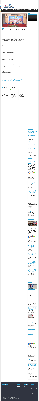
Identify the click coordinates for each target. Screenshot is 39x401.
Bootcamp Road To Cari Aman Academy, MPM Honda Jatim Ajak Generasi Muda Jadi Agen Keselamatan (32, 293)
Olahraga (18, 9)
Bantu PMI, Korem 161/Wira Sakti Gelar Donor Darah (14, 94)
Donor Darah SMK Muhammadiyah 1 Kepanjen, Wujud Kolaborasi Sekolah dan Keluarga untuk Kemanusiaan (32, 213)
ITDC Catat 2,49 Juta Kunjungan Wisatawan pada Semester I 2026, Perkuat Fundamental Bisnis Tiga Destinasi (32, 257)
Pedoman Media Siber (5, 11)
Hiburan (25, 9)
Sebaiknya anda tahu (31, 334)
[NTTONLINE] (2, 9)
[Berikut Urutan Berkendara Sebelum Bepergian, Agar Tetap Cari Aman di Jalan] (32, 331)
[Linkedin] (30, 172)
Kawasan (10, 9)
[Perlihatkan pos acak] (36, 9)
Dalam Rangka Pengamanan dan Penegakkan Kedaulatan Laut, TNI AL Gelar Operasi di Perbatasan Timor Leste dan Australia (13, 80)
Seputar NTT (6, 9)
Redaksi (25, 391)
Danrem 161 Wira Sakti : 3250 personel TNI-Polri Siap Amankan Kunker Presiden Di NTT (22, 95)
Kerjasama (25, 388)
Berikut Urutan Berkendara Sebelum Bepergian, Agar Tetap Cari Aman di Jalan (32, 337)
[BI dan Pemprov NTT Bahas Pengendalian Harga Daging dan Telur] (6, 89)
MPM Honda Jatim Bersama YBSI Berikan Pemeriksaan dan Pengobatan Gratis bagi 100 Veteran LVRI (32, 185)
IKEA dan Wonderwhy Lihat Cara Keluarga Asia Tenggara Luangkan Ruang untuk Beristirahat (32, 273)
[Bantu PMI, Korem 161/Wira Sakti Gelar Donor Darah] (14, 89)
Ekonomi (14, 9)
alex (6, 32)
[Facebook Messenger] (28, 173)
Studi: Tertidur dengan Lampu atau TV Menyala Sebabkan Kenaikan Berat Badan (31, 368)
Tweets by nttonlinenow (5, 386)
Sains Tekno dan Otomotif (31, 289)
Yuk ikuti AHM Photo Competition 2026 (34, 316)
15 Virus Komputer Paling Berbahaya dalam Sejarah (31, 372)
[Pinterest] (31, 172)
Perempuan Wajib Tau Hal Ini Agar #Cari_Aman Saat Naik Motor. (32, 355)
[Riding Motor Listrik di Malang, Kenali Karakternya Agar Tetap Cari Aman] (32, 320)
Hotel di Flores (25, 386)
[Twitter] (29, 172)
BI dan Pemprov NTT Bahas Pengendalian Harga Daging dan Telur (5, 95)
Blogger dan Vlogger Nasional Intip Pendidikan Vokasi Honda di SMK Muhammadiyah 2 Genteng (32, 311)
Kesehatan (29, 9)
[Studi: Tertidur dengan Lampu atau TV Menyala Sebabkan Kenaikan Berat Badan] (32, 364)
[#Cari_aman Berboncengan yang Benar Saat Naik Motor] (32, 358)
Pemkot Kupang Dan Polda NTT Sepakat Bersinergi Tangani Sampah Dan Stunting (14, 85)
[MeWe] (32, 172)
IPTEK (21, 9)
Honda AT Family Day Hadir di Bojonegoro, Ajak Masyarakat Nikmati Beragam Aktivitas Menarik (32, 265)
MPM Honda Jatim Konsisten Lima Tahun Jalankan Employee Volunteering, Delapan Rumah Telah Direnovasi (32, 248)
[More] (29, 173)
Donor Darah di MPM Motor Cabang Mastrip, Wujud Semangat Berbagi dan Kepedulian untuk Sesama (32, 204)
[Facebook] (28, 172)
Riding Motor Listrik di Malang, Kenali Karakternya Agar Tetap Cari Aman (32, 324)
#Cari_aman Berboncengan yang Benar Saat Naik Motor (32, 361)
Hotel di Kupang (26, 387)
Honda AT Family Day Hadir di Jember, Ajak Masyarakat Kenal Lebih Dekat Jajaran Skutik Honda (32, 230)
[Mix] (33, 172)
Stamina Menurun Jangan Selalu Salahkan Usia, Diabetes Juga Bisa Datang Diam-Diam (32, 166)
